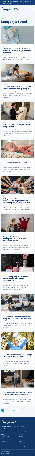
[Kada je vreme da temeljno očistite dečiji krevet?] (17, 111)
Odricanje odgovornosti (7, 439)
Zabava (20, 441)
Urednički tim (4, 441)
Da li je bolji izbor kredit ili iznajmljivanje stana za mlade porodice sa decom (14, 239)
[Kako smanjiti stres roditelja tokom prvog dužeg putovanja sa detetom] (17, 302)
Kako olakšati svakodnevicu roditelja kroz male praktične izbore (17, 355)
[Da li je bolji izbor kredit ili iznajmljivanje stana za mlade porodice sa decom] (17, 223)
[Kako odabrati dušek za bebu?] (17, 149)
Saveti (4, 46)
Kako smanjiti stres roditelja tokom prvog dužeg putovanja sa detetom (17, 318)
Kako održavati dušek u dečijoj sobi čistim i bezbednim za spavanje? (17, 88)
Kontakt (3, 434)
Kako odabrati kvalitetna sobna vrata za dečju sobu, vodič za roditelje (17, 393)
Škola (20, 439)
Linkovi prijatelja (5, 436)
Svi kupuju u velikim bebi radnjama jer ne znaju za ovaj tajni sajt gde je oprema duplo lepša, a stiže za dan (17, 201)
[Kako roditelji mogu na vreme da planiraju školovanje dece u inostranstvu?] (17, 263)
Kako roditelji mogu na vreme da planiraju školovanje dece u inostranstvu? (15, 279)
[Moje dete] (10, 9)
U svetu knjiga (22, 446)
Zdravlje (21, 436)
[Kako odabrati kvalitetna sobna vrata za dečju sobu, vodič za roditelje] (17, 379)
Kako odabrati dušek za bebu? (15, 163)
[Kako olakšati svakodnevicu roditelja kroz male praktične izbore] (17, 341)
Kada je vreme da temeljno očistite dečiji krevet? (17, 126)
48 (14, 410)
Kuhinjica (21, 443)
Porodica (5, 84)
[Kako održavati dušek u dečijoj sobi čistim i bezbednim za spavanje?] (17, 73)
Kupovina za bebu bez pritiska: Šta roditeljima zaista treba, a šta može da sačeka (17, 51)
